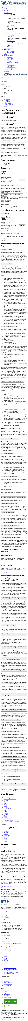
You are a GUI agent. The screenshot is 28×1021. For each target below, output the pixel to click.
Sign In (5, 959)
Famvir (5, 803)
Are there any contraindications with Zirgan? (11, 428)
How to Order (10, 51)
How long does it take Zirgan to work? (9, 438)
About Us (9, 57)
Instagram (6, 915)
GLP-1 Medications (8, 48)
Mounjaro (6, 831)
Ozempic (6, 832)
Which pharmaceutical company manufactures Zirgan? (13, 497)
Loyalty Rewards (8, 984)
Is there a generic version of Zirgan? (9, 503)
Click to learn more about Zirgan (8, 120)
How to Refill (10, 52)
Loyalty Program (11, 65)
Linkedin (6, 916)
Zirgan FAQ (7, 101)
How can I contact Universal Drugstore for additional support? (14, 784)
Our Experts (10, 58)
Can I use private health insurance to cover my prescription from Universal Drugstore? (14, 694)
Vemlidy (6, 813)
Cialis (5, 838)
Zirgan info (6, 100)
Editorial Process (11, 59)
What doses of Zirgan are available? (9, 476)
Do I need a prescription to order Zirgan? (10, 731)
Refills (5, 54)
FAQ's (8, 64)
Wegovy (6, 834)
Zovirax (6, 817)
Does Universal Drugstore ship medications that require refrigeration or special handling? (14, 659)
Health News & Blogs (12, 62)
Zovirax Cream (7, 818)
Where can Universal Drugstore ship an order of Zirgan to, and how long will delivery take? (14, 584)
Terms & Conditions (12, 68)
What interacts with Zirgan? (7, 453)
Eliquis (5, 841)
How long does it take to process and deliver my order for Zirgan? (14, 614)
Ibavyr (5, 806)
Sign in (5, 9)
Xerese (5, 816)
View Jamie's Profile (6, 886)
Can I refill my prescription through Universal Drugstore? (13, 756)
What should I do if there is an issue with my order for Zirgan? (14, 634)
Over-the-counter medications (11, 969)
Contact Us (6, 71)
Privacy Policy (10, 69)
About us (6, 979)
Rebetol (6, 807)
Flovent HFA (7, 835)
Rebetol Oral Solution (9, 808)
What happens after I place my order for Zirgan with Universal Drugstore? (14, 598)
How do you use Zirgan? (6, 264)
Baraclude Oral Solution (10, 799)
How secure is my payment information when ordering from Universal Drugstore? (14, 710)
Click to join (4, 572)
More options (18, 191)
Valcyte (5, 810)
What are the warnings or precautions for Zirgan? (12, 381)
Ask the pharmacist (8, 104)
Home (5, 81)
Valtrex (5, 811)
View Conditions (11, 41)
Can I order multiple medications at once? (10, 747)
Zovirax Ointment (8, 820)
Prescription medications (10, 968)
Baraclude (6, 797)
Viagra (5, 839)
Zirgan (2, 142)
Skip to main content (6, 1)
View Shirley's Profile (6, 898)
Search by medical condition (11, 972)
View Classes (10, 46)
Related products (8, 103)
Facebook (6, 917)
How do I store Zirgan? (6, 489)
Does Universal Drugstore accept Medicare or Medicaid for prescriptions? (14, 683)
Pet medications (7, 970)
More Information (8, 55)
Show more (3, 824)
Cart (5, 957)
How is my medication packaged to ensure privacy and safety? (14, 647)
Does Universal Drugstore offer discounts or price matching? (14, 770)
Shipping (9, 61)
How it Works (7, 49)
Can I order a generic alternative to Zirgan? (10, 719)
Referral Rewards (11, 67)
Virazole (6, 814)
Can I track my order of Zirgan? (8, 625)
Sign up (17, 904)
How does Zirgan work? (6, 249)
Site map (6, 961)
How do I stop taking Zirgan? (7, 512)
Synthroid (6, 836)
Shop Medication (8, 13)
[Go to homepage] (14, 4)
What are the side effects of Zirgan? (9, 326)
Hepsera (6, 804)
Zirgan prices (7, 99)
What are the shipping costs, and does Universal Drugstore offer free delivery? (14, 670)
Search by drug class (9, 973)
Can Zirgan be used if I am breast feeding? (10, 537)
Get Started (6, 10)
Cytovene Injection (8, 801)
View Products (10, 25)
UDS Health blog (8, 982)
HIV (5, 847)
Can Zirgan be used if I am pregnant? (9, 525)
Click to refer (4, 562)
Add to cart (21, 180)
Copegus (6, 800)
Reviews (6, 106)
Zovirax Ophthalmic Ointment (11, 821)
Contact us (20, 236)
